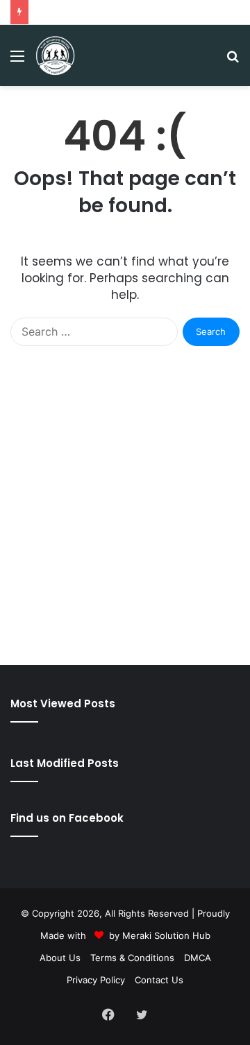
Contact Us (159, 979)
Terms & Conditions (132, 957)
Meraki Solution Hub (166, 935)
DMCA (197, 957)
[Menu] (17, 60)
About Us (60, 957)
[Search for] (233, 60)
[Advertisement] (125, 519)
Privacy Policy (96, 979)
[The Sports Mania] (55, 55)
